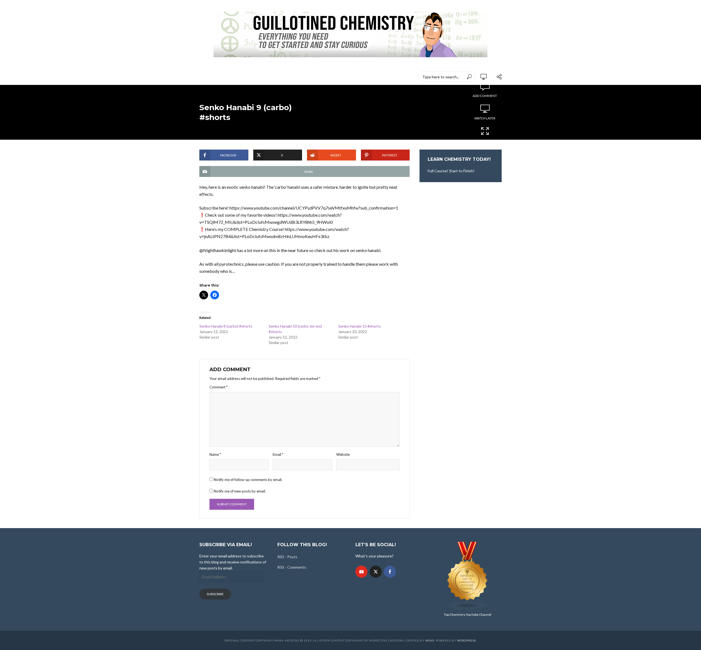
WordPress (466, 640)
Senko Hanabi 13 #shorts (359, 326)
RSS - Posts (287, 556)
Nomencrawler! (235, 77)
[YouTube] (361, 572)
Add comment (485, 96)
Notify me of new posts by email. (240, 491)
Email (278, 454)
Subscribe (215, 594)
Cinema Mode (484, 141)
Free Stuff (356, 77)
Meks (429, 640)
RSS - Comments (291, 567)
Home (205, 77)
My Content (272, 77)
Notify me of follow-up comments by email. (248, 479)
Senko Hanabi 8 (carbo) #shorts (225, 326)
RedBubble (303, 77)
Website (343, 454)
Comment (218, 387)
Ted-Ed (330, 77)
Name (215, 454)
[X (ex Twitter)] (376, 572)
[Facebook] (390, 572)
